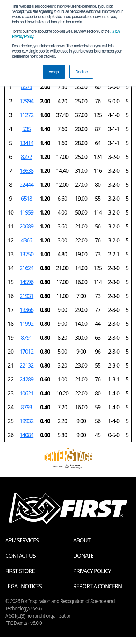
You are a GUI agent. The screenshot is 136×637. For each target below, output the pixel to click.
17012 (26, 351)
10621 (26, 393)
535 (26, 129)
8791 (26, 337)
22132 (26, 365)
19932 (26, 421)
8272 (26, 157)
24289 (26, 379)
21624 (26, 268)
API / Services (22, 540)
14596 (26, 282)
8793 (26, 407)
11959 (26, 212)
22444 (26, 184)
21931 (26, 296)
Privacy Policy (92, 571)
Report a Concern (97, 586)
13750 (26, 254)
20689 (26, 226)
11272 (26, 115)
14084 (26, 435)
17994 (26, 101)
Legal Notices (23, 586)
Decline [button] (81, 71)
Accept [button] (53, 71)
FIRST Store (20, 571)
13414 (26, 143)
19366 (26, 310)
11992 (26, 324)
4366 (26, 240)
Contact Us (20, 555)
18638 (26, 171)
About (81, 540)
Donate (83, 555)
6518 (26, 198)
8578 (26, 87)
